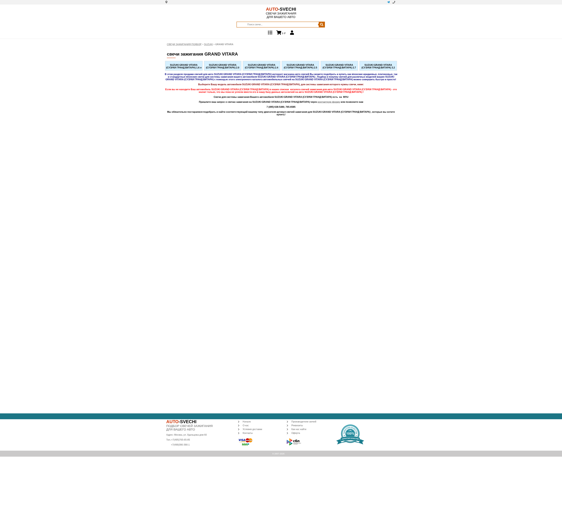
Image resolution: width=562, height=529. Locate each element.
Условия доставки (252, 429)
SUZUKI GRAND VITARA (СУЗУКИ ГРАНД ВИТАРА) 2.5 (300, 66)
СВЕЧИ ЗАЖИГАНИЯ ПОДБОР (184, 44)
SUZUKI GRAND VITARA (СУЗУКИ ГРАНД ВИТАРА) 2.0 (222, 66)
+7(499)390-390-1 (180, 444)
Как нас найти (298, 429)
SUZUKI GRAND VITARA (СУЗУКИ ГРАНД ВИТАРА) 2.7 (339, 66)
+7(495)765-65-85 (180, 440)
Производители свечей (303, 421)
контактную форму (329, 102)
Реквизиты (297, 425)
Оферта (295, 433)
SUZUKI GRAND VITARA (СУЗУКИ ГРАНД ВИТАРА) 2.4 (261, 66)
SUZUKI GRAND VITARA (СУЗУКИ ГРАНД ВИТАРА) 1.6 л (184, 66)
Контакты (248, 433)
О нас (246, 425)
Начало (247, 421)
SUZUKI (208, 44)
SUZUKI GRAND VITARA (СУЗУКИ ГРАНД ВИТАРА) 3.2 (378, 66)
